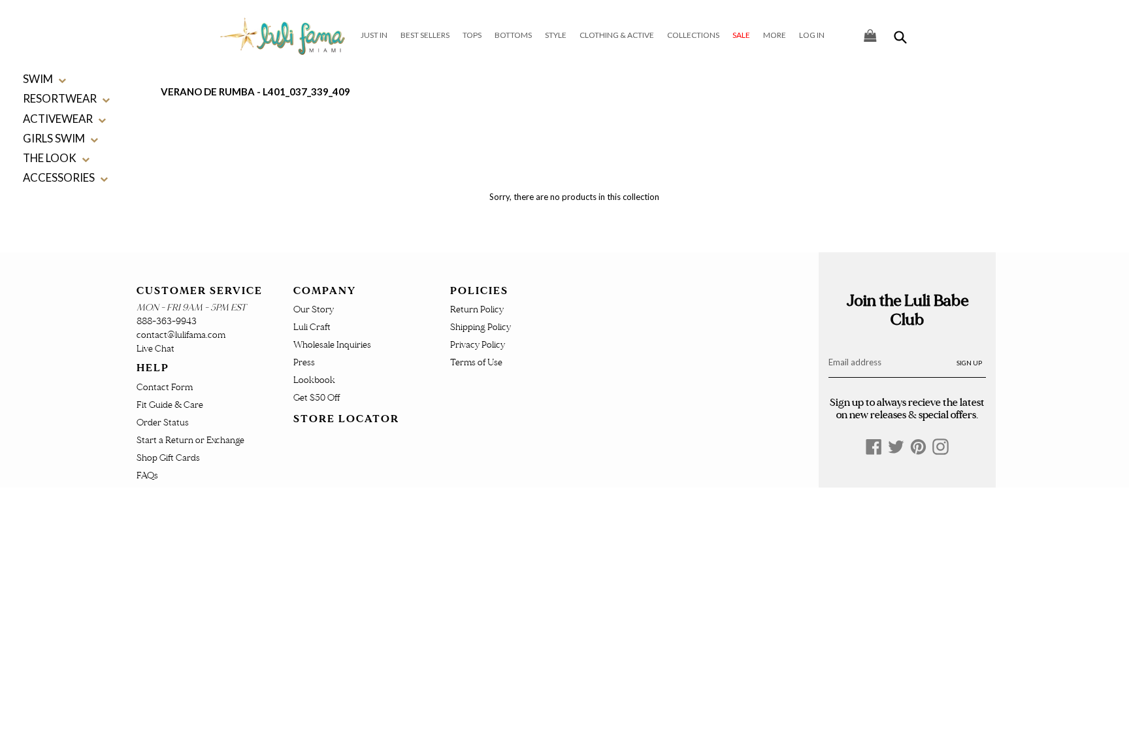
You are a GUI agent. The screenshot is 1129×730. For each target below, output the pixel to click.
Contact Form (165, 387)
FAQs (147, 475)
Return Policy (477, 309)
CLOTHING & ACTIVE (617, 35)
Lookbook (314, 380)
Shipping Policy (480, 327)
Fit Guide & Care (170, 404)
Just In (374, 35)
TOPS (472, 35)
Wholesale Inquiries (332, 344)
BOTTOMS (513, 35)
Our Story (313, 309)
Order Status (163, 422)
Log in (812, 35)
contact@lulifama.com (181, 334)
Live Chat (155, 348)
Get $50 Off (316, 397)
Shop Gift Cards (168, 457)
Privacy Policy (477, 344)
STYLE (555, 35)
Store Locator (346, 419)
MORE (774, 35)
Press (304, 362)
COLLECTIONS (693, 35)
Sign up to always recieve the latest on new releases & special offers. (907, 408)
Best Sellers (425, 35)
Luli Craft (312, 327)
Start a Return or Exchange (190, 440)
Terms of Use (476, 362)
